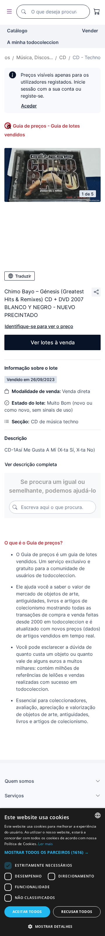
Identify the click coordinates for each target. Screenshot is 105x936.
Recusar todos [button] (76, 911)
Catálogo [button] (17, 31)
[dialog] (52, 872)
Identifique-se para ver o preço (39, 326)
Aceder (29, 106)
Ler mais (45, 843)
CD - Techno (87, 57)
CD (62, 57)
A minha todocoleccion (33, 42)
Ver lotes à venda (53, 342)
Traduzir (23, 276)
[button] (52, 852)
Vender (90, 31)
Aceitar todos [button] (27, 911)
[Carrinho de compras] (96, 11)
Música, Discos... (34, 57)
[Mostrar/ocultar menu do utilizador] (8, 12)
